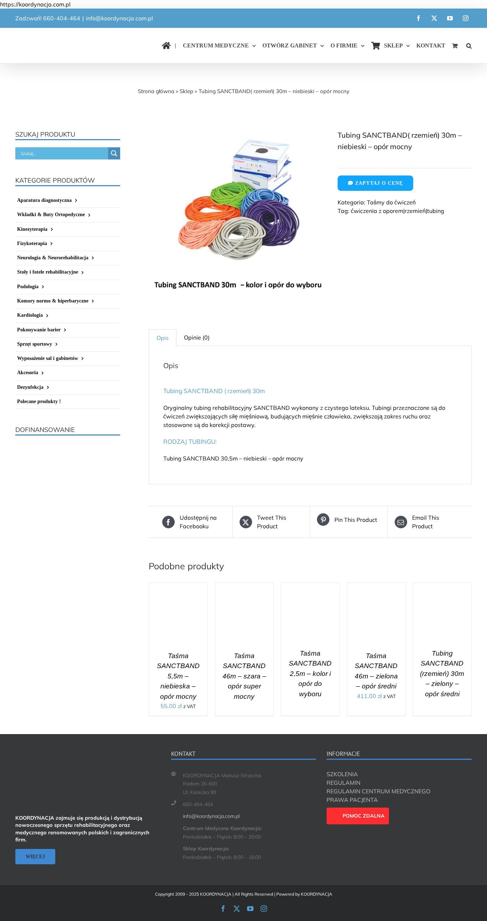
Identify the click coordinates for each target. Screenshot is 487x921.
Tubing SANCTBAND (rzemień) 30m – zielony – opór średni (442, 674)
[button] (469, 45)
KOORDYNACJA (316, 894)
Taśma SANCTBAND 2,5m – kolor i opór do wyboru (310, 674)
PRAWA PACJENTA (352, 799)
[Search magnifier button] (114, 153)
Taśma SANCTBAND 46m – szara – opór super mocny (244, 676)
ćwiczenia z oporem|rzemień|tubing (397, 210)
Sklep (186, 91)
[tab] (162, 337)
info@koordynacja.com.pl (119, 18)
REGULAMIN (343, 782)
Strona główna (156, 91)
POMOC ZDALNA (364, 816)
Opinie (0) (197, 337)
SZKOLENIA (342, 774)
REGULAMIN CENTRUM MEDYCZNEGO (378, 791)
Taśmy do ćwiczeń (391, 202)
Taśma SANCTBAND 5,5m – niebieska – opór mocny (178, 676)
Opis (163, 337)
